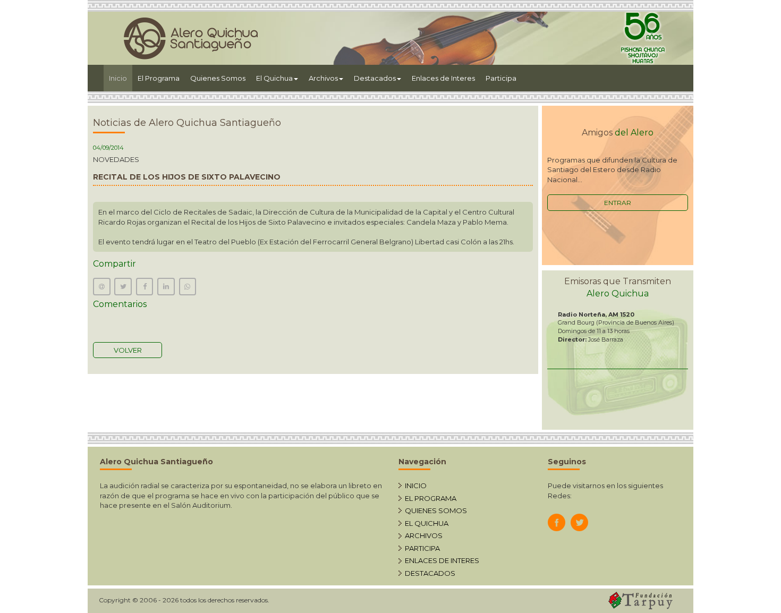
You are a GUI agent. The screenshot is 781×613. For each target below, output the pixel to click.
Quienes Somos (217, 78)
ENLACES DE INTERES (442, 560)
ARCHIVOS (424, 535)
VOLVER (128, 350)
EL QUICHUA (426, 523)
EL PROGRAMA (430, 498)
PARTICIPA (422, 548)
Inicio (120, 77)
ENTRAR (617, 203)
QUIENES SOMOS (436, 510)
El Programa (159, 78)
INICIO (416, 485)
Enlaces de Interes (443, 78)
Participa (501, 78)
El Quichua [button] (274, 78)
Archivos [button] (323, 78)
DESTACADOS (430, 573)
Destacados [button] (375, 78)
